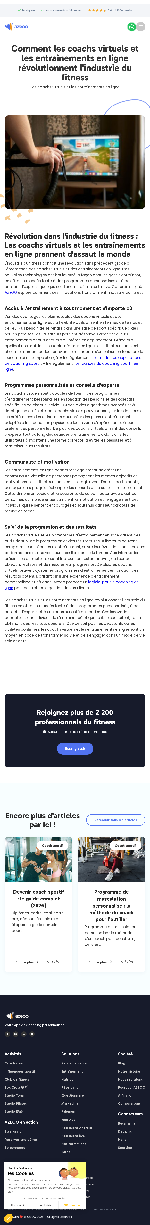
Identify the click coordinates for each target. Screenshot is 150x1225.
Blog (121, 1063)
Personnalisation (74, 1063)
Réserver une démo (21, 1139)
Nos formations (73, 1144)
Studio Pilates (16, 1103)
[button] (140, 26)
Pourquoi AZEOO (131, 1087)
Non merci (17, 1205)
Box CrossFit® (16, 1087)
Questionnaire (72, 1095)
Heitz (122, 1139)
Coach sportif (16, 1063)
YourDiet (68, 1120)
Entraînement (72, 1071)
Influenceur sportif (20, 1071)
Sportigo (125, 1147)
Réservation (70, 1087)
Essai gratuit (75, 748)
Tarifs (65, 1152)
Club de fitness (17, 1079)
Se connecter (16, 1147)
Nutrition (68, 1079)
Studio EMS (14, 1111)
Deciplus (125, 1131)
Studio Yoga (14, 1095)
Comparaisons (129, 1103)
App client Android (76, 1128)
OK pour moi (72, 1205)
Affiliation (125, 1095)
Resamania (126, 1123)
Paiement (69, 1111)
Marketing (69, 1103)
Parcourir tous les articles (115, 820)
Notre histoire (129, 1071)
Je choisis (45, 1205)
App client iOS (73, 1136)
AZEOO (11, 292)
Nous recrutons (130, 1079)
